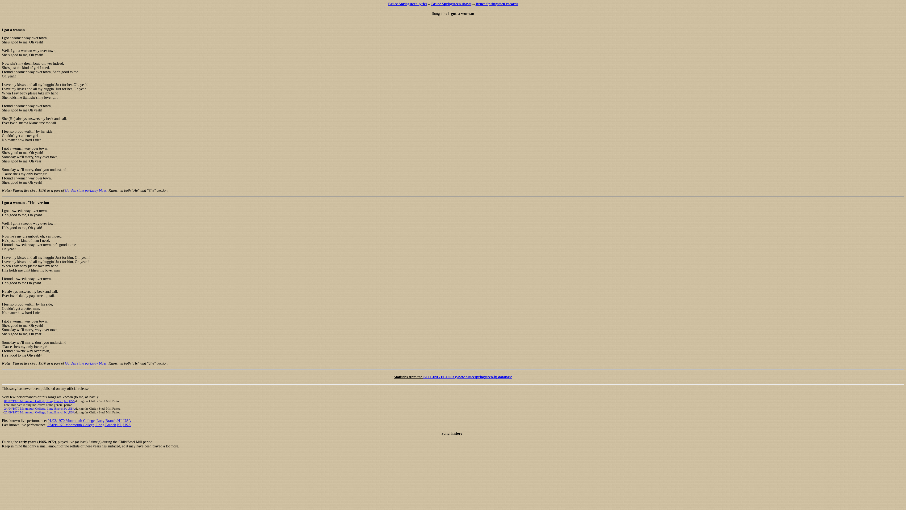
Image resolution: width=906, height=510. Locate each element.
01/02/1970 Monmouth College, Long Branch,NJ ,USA (39, 401)
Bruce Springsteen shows (451, 4)
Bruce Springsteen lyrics (407, 4)
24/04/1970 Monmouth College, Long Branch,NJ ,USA (39, 408)
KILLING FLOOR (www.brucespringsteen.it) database (467, 377)
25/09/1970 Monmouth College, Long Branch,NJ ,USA (39, 412)
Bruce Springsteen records (497, 4)
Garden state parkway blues (86, 190)
